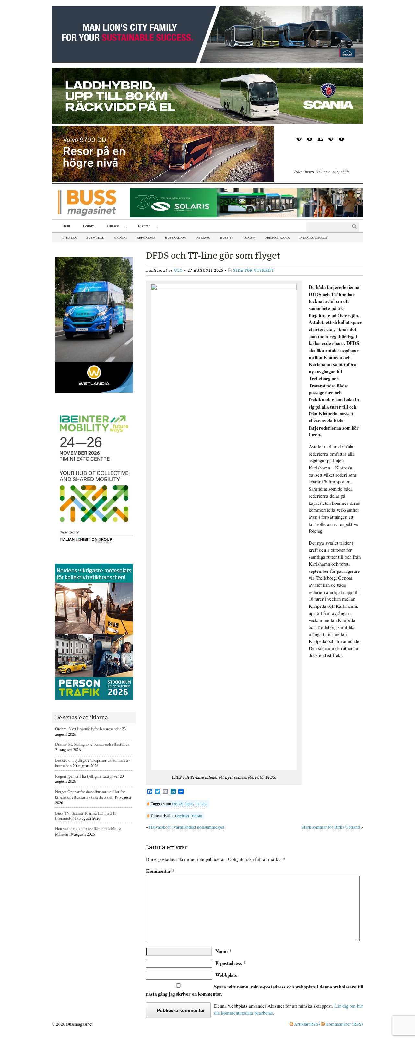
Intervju (203, 237)
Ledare (89, 226)
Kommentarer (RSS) (344, 1024)
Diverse (141, 226)
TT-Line (201, 803)
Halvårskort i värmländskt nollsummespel (186, 827)
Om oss (111, 226)
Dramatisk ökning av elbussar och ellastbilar (92, 744)
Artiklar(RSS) (306, 1024)
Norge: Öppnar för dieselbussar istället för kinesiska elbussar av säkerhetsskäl (90, 794)
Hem (66, 226)
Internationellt (313, 237)
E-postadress (230, 962)
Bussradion (175, 237)
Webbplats (226, 974)
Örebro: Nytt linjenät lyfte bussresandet (88, 729)
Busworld (95, 237)
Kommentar (160, 871)
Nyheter (69, 237)
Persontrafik (277, 237)
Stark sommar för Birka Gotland (331, 827)
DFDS (177, 803)
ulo (178, 270)
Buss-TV (226, 237)
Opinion (120, 237)
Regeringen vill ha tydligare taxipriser (87, 776)
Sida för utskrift (253, 270)
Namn (223, 950)
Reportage (146, 237)
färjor (188, 803)
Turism (249, 237)
